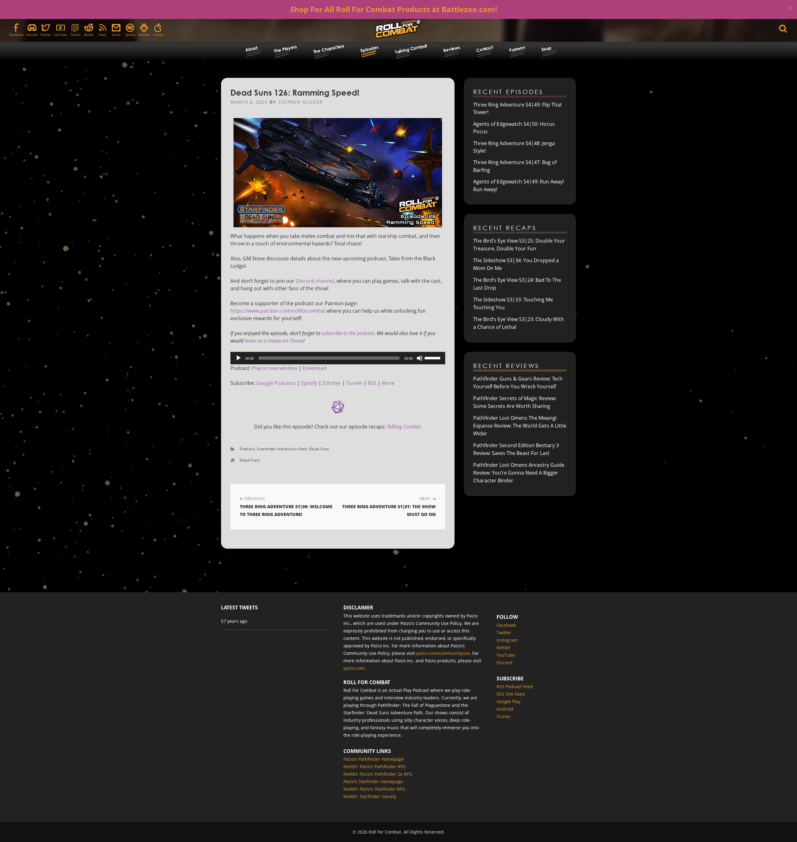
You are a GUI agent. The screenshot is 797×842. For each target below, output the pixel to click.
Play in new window (274, 368)
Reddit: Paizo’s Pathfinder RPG (374, 766)
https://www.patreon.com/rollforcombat (277, 310)
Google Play (509, 701)
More (388, 383)
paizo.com (354, 668)
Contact (484, 49)
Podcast (247, 449)
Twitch (75, 34)
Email (116, 34)
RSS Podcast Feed (515, 686)
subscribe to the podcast (348, 333)
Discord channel (315, 280)
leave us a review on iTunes (274, 340)
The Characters (328, 48)
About (251, 49)
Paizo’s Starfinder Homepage (373, 781)
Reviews (451, 49)
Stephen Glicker (300, 102)
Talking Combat (410, 48)
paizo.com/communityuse (443, 653)
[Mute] (420, 358)
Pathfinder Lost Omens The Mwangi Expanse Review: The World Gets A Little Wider (519, 425)
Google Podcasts (276, 383)
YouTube (60, 34)
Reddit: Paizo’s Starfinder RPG (374, 789)
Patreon (517, 49)
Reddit (89, 34)
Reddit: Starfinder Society (369, 796)
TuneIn (354, 383)
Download (315, 368)
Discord (31, 34)
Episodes (369, 48)
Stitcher (332, 383)
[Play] (238, 358)
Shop (546, 48)
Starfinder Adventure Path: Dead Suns (293, 449)
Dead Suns (250, 460)
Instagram (507, 640)
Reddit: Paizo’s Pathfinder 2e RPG (377, 774)
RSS (372, 383)
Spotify (130, 34)
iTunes (158, 34)
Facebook (16, 34)
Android (144, 34)
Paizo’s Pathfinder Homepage (373, 759)
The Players (285, 49)
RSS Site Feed (511, 694)
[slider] (433, 357)
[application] (337, 358)
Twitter (45, 34)
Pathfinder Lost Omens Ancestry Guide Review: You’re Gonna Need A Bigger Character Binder (518, 472)
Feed (102, 34)
